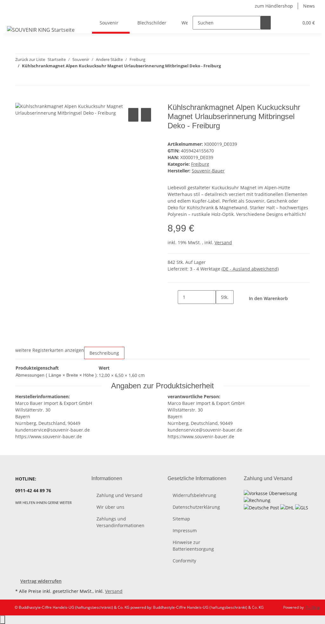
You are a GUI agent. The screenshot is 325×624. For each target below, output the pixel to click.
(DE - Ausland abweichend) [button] (250, 269)
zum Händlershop (274, 6)
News (309, 6)
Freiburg (200, 164)
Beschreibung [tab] (104, 353)
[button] (281, 23)
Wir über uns (110, 507)
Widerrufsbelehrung (194, 495)
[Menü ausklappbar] (13, 17)
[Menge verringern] (173, 297)
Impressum (185, 530)
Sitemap (181, 519)
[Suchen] (266, 23)
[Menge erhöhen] (221, 311)
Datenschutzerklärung (196, 507)
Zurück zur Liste (30, 59)
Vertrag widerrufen (41, 581)
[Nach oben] (2, 619)
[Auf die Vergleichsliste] (133, 115)
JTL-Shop (312, 607)
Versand (223, 242)
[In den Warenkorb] (20, 99)
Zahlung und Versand (119, 495)
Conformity (184, 561)
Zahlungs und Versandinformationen (120, 522)
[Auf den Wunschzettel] (146, 115)
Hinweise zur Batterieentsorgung (193, 545)
